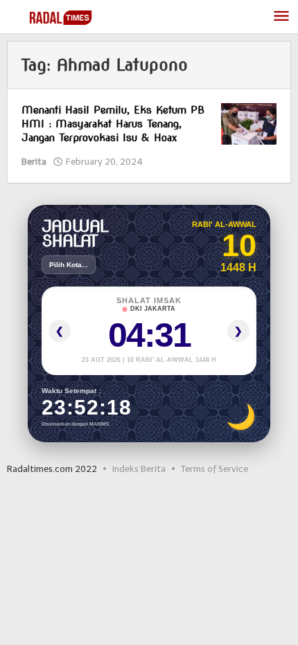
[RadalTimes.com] (62, 17)
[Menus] (281, 17)
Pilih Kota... (68, 265)
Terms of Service (214, 469)
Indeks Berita (139, 469)
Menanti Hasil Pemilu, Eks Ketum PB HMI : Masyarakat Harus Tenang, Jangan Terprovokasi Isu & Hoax (112, 124)
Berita (33, 161)
